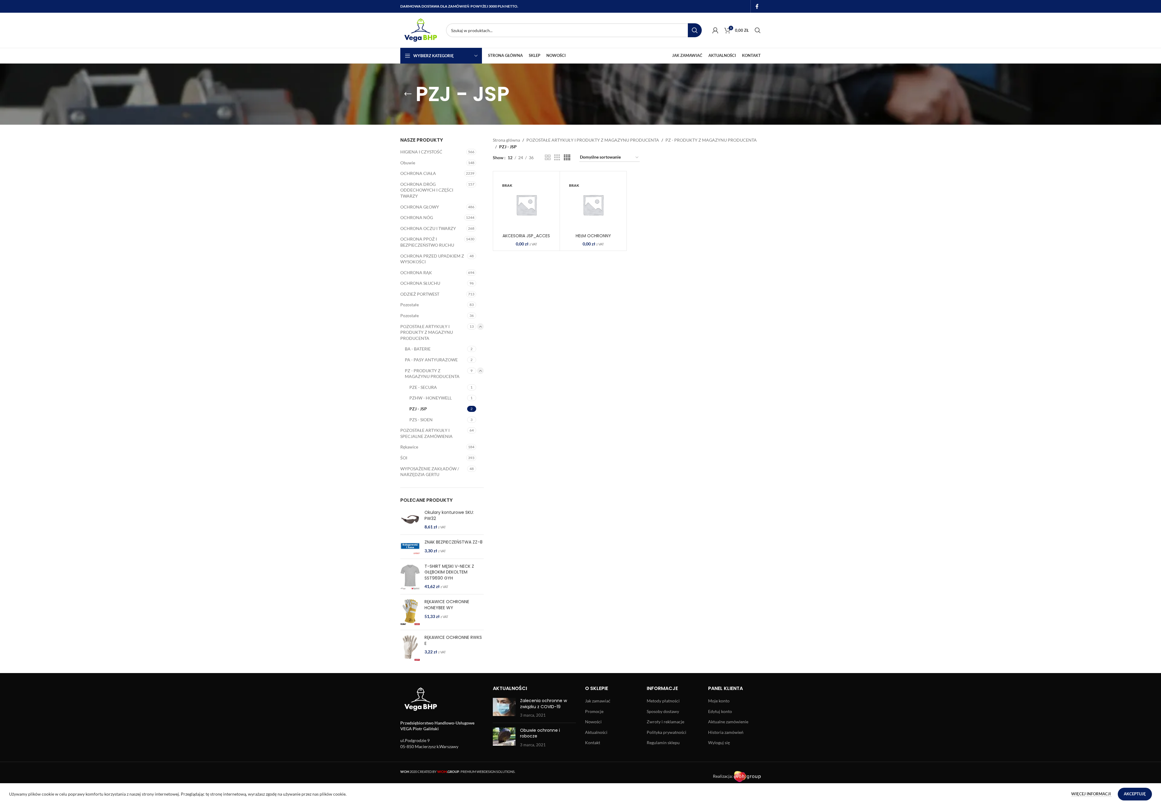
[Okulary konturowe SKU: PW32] (410, 520)
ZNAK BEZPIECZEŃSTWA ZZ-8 (453, 542)
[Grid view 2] (548, 157)
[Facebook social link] (757, 6)
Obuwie (407, 162)
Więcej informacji (1091, 793)
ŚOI (403, 457)
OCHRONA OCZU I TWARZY (428, 228)
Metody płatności (663, 700)
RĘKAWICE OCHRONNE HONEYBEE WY (446, 605)
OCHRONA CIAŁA (418, 173)
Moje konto (719, 700)
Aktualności (596, 732)
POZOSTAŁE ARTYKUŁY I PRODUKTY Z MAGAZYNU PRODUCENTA (426, 332)
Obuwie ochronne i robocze (540, 733)
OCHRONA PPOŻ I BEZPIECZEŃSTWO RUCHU (427, 242)
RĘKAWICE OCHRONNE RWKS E (453, 640)
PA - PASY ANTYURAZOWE (431, 359)
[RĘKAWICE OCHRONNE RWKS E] (410, 648)
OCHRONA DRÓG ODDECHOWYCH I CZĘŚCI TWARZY (426, 190)
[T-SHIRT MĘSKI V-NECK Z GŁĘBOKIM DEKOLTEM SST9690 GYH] (410, 577)
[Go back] (407, 94)
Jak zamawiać (597, 700)
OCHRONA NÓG (416, 217)
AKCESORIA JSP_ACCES (526, 236)
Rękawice (409, 446)
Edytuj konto (720, 711)
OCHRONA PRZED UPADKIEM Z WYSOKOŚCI (432, 258)
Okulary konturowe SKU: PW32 (449, 515)
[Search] (758, 30)
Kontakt (592, 742)
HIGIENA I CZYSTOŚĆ (421, 151)
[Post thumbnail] (504, 708)
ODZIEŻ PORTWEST (419, 294)
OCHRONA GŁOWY (419, 206)
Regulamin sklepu (663, 742)
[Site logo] (420, 29)
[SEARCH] (695, 30)
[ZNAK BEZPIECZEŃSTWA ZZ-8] (410, 546)
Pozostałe (409, 304)
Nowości (593, 721)
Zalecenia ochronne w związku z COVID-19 (543, 704)
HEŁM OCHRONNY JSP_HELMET (593, 239)
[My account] (715, 30)
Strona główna (506, 140)
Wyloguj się (719, 742)
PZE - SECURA (423, 387)
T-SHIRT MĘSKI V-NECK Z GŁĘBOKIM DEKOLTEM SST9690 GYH (449, 572)
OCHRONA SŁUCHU (420, 283)
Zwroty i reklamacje (665, 721)
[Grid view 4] (567, 157)
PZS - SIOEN (421, 419)
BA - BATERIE (418, 348)
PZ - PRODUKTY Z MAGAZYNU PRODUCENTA (432, 373)
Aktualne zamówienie (728, 721)
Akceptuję (1135, 793)
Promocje (594, 711)
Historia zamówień (725, 732)
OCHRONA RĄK (416, 272)
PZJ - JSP (418, 408)
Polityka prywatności (666, 732)
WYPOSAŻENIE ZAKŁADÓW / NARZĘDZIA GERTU (429, 471)
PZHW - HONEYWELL (430, 397)
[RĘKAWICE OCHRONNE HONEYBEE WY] (410, 612)
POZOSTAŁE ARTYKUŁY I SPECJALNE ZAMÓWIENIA (426, 433)
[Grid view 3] (557, 157)
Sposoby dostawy (663, 711)
